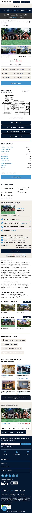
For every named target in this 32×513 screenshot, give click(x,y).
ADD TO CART (16, 251)
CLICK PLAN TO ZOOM (6, 92)
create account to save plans (13, 432)
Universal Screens (23, 378)
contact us (25, 1)
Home (2, 20)
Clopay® (8, 392)
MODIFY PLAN (16, 123)
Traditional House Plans (12, 20)
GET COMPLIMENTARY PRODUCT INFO (16, 397)
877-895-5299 (22, 256)
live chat (16, 1)
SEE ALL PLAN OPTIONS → (25, 56)
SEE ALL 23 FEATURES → (7, 198)
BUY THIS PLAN (16, 83)
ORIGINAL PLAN (16, 136)
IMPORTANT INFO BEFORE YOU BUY (10, 215)
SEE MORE (26, 301)
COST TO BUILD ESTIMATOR (16, 127)
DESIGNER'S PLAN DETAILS (16, 132)
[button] (3, 414)
